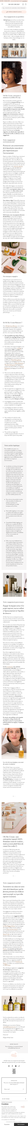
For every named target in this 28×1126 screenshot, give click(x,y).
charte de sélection (18, 166)
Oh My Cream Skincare (11, 326)
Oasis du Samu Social (12, 929)
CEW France (7, 965)
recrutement (9, 667)
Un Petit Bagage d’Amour (9, 926)
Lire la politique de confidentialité (8, 1119)
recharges (19, 348)
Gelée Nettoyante (19, 363)
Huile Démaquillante (16, 360)
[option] (14, 294)
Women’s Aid (6, 934)
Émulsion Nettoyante (10, 365)
